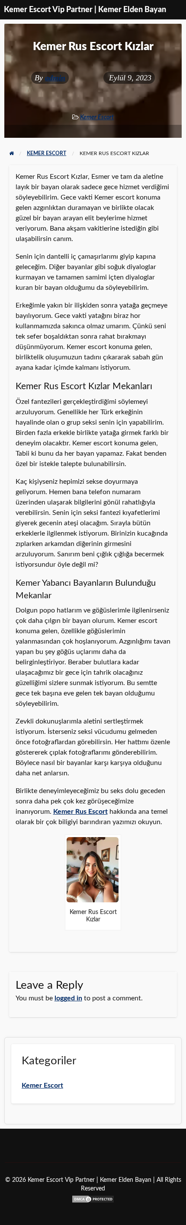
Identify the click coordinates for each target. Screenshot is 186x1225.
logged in (68, 998)
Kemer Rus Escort (80, 811)
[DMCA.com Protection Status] (93, 1198)
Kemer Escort (97, 117)
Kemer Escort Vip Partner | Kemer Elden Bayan (85, 10)
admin (55, 77)
